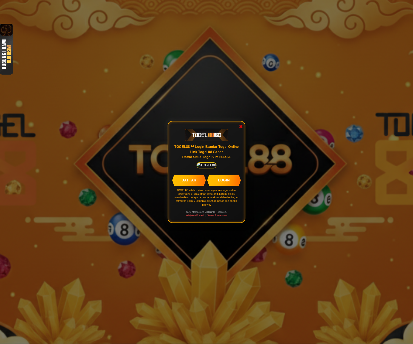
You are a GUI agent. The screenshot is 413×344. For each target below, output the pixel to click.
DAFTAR (189, 180)
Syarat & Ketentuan (217, 215)
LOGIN (224, 180)
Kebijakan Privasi (194, 215)
